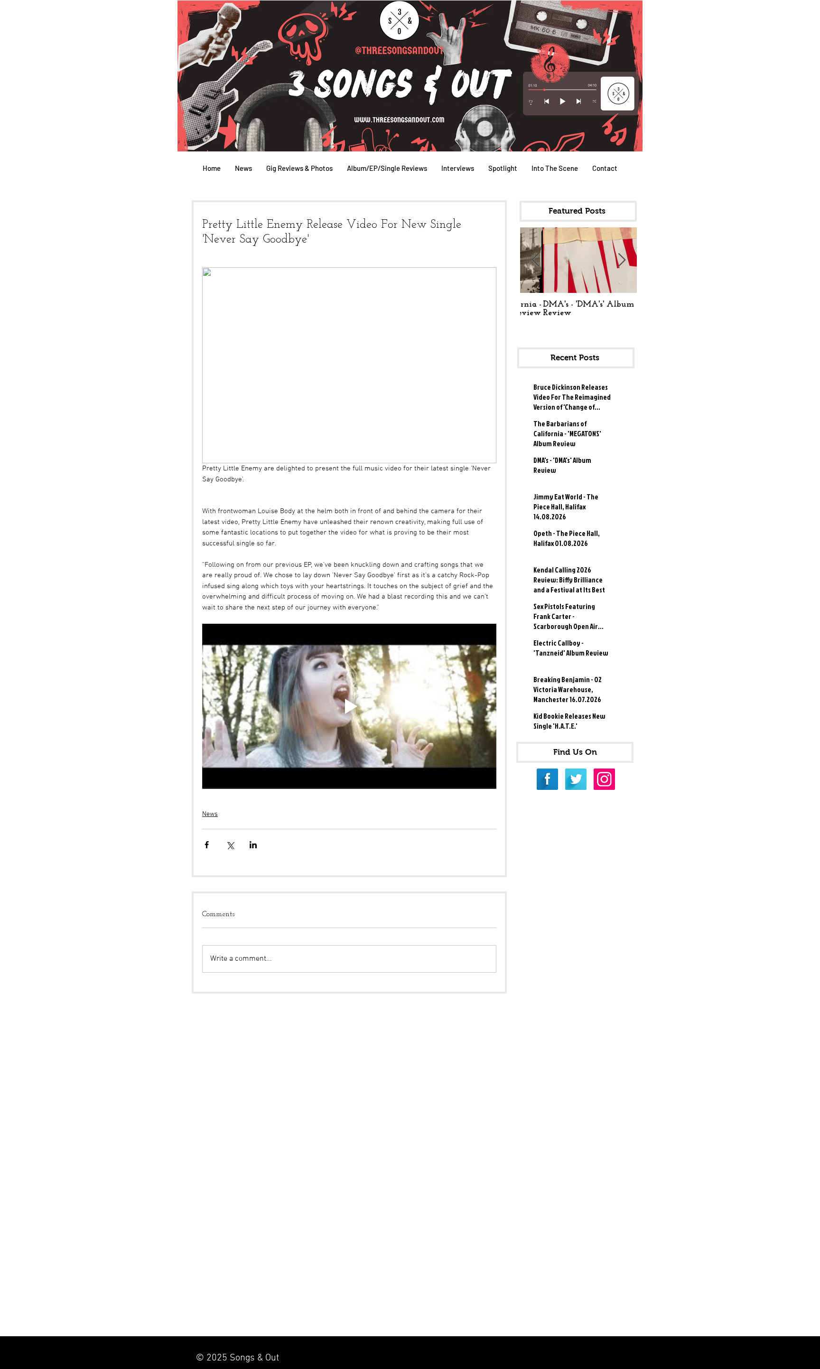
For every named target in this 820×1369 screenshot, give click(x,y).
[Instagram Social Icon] (604, 779)
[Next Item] (621, 260)
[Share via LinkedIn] (253, 844)
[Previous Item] (535, 260)
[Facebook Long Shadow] (547, 779)
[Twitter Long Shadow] (576, 779)
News (210, 814)
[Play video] (349, 706)
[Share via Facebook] (206, 844)
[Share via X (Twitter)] (229, 844)
